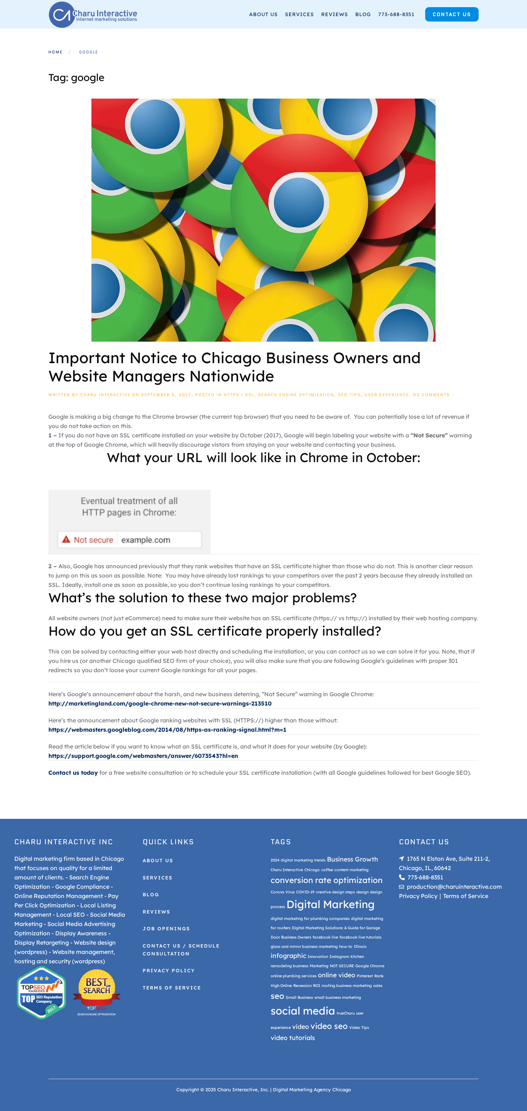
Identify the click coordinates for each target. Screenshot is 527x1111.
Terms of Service (172, 988)
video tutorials (293, 1037)
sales (378, 985)
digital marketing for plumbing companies (310, 918)
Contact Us (452, 14)
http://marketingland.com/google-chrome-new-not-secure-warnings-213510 (160, 703)
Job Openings (166, 928)
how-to (345, 946)
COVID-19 (305, 891)
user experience (387, 395)
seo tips (349, 395)
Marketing (319, 965)
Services (299, 14)
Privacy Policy (169, 970)
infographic (288, 955)
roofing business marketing (347, 985)
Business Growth (352, 859)
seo (277, 996)
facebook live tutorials (360, 937)
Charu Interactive (105, 395)
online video (336, 975)
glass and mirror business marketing (304, 946)
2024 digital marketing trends (298, 860)
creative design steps (335, 891)
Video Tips (359, 1027)
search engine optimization (296, 395)
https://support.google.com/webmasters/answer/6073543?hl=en (143, 755)
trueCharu (346, 1013)
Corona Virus (283, 891)
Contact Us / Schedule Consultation (181, 949)
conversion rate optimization (327, 880)
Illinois (360, 946)
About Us (158, 860)
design (362, 891)
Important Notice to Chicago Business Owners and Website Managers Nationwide (234, 366)
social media (303, 1010)
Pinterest (365, 975)
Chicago (312, 869)
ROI (316, 985)
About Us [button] (263, 14)
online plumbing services (294, 975)
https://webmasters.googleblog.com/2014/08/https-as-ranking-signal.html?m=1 (167, 729)
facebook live (325, 937)
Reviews (334, 14)
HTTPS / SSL (239, 395)
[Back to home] (93, 14)
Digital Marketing (330, 904)
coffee (327, 869)
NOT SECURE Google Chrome (357, 965)
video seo (329, 1026)
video (300, 1026)
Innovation (318, 956)
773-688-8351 (396, 14)
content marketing (351, 869)
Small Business (299, 997)
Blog (363, 14)
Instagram (339, 956)
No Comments (431, 395)
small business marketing (337, 997)
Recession (302, 985)
